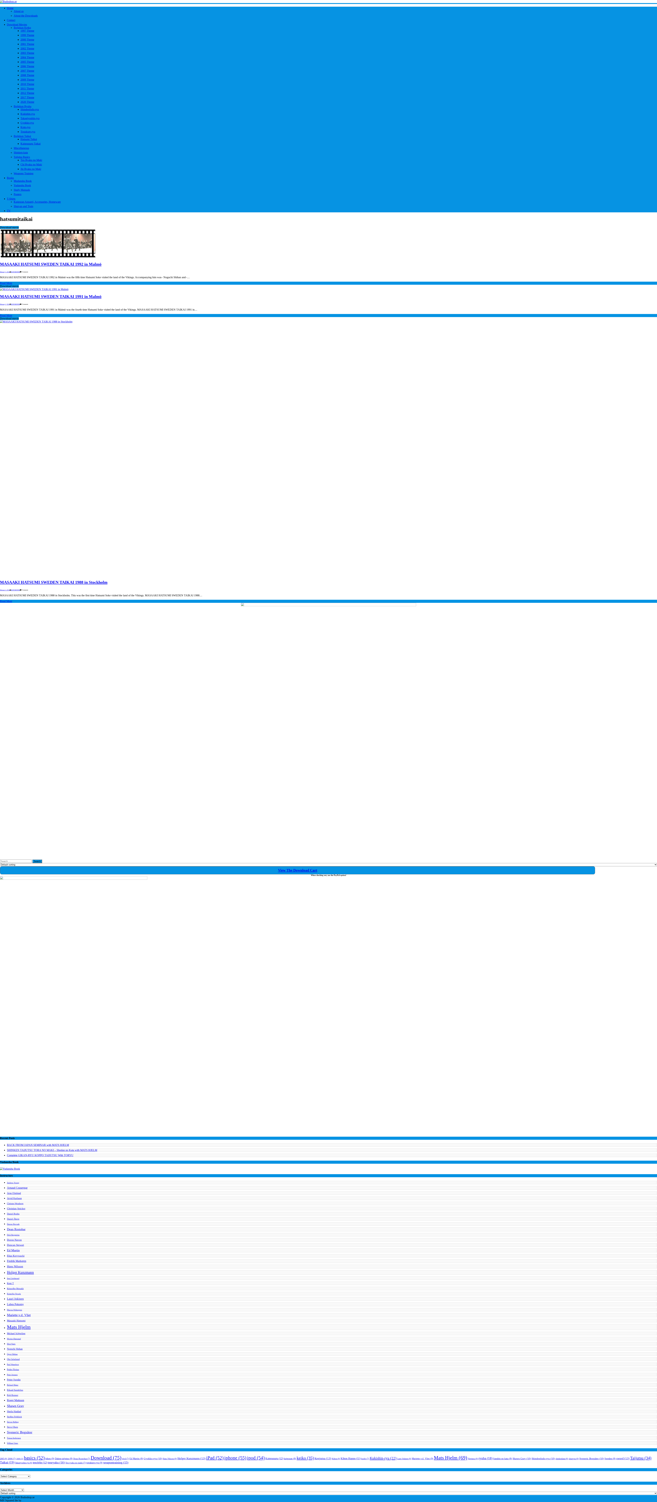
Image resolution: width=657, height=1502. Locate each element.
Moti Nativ (11, 1344)
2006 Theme (27, 66)
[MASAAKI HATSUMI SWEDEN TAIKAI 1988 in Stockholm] (256, 321)
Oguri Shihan (12, 1354)
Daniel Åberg (13, 1219)
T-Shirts (11, 198)
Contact (11, 20)
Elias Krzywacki (15, 1255)
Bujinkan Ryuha (22, 106)
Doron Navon (14, 1239)
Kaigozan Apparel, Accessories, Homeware (37, 201)
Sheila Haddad (14, 1411)
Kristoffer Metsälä (15, 1288)
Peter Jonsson (12, 1375)
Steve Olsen (12, 1427)
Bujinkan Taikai (22, 136)
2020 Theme (27, 101)
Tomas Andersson (14, 1438)
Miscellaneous (21, 148)
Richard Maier (12, 1385)
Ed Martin (13, 1250)
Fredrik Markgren (16, 1261)
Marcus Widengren (14, 1310)
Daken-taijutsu (64, 1458)
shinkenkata (562, 1459)
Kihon (336, 1459)
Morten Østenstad (14, 1339)
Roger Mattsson (15, 1400)
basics (34, 1457)
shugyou (574, 1459)
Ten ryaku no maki (75, 1463)
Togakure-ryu (28, 131)
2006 (12, 1459)
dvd (125, 1459)
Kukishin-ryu (28, 113)
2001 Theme (27, 44)
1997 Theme (27, 30)
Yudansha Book (22, 185)
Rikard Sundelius (15, 1390)
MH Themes (29, 1500)
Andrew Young (13, 1183)
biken (49, 1458)
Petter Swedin (14, 1379)
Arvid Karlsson (14, 1198)
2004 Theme (27, 57)
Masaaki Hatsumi (16, 1320)
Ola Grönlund (13, 1359)
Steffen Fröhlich (14, 1417)
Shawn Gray (15, 1406)
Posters (17, 194)
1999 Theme (27, 35)
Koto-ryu (25, 127)
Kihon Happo (350, 1458)
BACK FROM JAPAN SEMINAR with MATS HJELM (38, 1145)
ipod (256, 1457)
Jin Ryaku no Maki (31, 169)
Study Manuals (22, 189)
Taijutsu (640, 1458)
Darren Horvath (13, 1224)
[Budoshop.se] (328, 1)
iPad (215, 1457)
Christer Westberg (15, 1203)
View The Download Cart (297, 870)
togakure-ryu (94, 1462)
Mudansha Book (23, 180)
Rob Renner (12, 1395)
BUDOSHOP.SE (15, 272)
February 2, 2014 (5, 304)
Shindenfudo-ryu (30, 109)
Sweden (610, 1458)
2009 (19, 1459)
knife (365, 1459)
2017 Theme (27, 97)
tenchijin (40, 1462)
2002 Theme (27, 48)
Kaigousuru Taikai (31, 143)
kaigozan (290, 1458)
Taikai (7, 1462)
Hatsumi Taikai (29, 139)
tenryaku (56, 1462)
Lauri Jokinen (15, 1298)
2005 (3, 1459)
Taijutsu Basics (22, 157)
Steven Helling (13, 1422)
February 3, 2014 (5, 272)
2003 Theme (27, 53)
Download (106, 1457)
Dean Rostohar (16, 1229)
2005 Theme (27, 61)
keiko (305, 1458)
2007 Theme (27, 70)
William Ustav (12, 1443)
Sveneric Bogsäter (19, 1432)
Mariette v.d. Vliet (19, 1315)
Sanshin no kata (502, 1458)
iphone (235, 1457)
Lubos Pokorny (15, 1304)
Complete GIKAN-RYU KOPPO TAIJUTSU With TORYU (40, 1155)
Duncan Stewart (15, 1244)
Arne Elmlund (14, 1193)
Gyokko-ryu (27, 122)
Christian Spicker (16, 1208)
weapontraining (115, 1462)
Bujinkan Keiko (22, 27)
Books (10, 177)
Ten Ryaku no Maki (31, 160)
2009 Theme (27, 79)
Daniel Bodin (13, 1214)
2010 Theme (27, 84)
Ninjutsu (473, 1459)
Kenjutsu (322, 1458)
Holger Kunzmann (20, 1272)
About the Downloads (26, 15)
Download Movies (17, 24)
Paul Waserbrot (13, 1364)
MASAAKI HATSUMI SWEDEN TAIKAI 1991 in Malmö (50, 296)
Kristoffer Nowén (14, 1294)
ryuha (485, 1458)
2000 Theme (27, 39)
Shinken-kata (21, 152)
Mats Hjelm (19, 1327)
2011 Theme (27, 88)
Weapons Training (23, 173)
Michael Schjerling (16, 1333)
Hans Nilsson (15, 1266)
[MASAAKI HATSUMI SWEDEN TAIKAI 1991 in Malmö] (34, 289)
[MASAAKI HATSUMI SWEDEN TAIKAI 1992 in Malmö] (48, 256)
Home (10, 8)
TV (9, 210)
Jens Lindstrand (13, 1278)
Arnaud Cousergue (17, 1187)
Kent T (10, 1283)
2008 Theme (27, 75)
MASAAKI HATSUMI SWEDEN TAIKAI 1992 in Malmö (50, 264)
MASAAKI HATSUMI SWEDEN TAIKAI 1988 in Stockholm (53, 582)
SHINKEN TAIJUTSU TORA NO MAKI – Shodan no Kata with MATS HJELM (52, 1150)
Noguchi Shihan (15, 1348)
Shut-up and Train (23, 206)
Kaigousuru (274, 1458)
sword (622, 1458)
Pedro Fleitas (13, 1369)
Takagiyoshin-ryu (30, 118)
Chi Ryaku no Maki (31, 164)
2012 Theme (27, 93)
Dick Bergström (13, 1235)
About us (19, 11)
